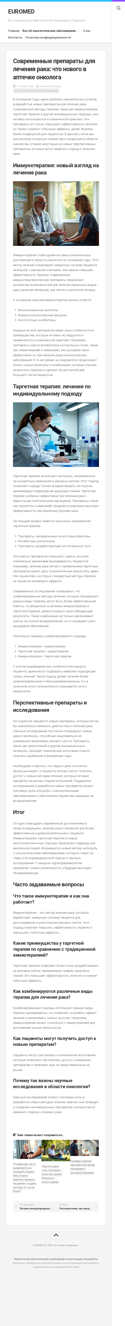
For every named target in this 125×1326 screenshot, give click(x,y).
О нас (87, 30)
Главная (13, 30)
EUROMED (21, 11)
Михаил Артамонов (50, 86)
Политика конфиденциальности (48, 37)
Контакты (15, 37)
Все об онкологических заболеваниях (49, 30)
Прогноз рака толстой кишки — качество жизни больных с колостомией (52, 1174)
